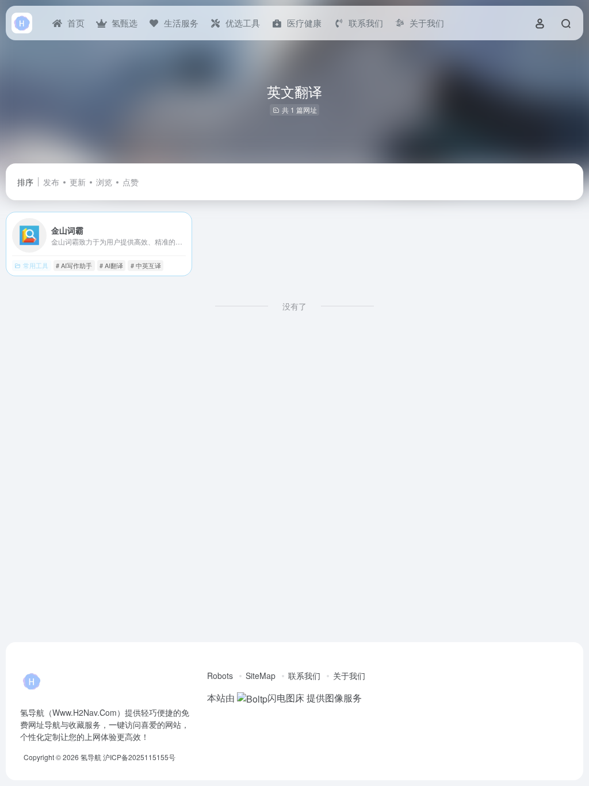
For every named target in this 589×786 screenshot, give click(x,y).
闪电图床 (285, 697)
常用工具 (35, 265)
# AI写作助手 (74, 265)
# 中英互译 (146, 265)
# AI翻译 (111, 265)
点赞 (131, 182)
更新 (78, 182)
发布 (51, 182)
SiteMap (261, 675)
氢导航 (91, 757)
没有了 (294, 306)
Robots (220, 675)
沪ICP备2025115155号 (139, 757)
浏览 (104, 182)
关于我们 (349, 675)
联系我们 (304, 675)
